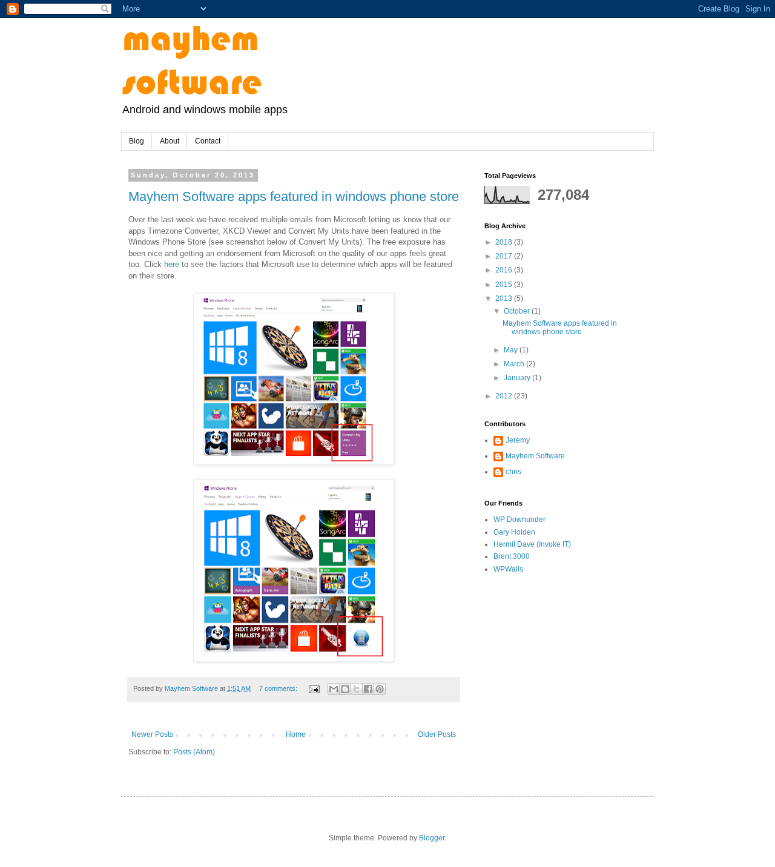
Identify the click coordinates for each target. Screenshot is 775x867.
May (511, 350)
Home (296, 734)
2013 (504, 298)
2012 (504, 396)
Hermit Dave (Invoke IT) (532, 544)
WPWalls (508, 569)
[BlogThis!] (345, 689)
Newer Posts (152, 734)
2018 (504, 242)
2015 (504, 284)
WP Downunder (519, 519)
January (518, 378)
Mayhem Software (535, 456)
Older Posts (437, 734)
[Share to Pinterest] (380, 689)
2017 (504, 256)
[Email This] (334, 689)
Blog (136, 141)
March (515, 364)
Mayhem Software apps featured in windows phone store (293, 196)
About (169, 141)
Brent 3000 (511, 556)
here (171, 264)
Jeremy (518, 440)
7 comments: (279, 688)
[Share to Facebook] (368, 689)
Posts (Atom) (194, 752)
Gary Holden (514, 532)
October (518, 311)
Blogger (431, 838)
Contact (207, 141)
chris (513, 471)
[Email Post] (314, 688)
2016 (504, 270)
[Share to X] (357, 689)
